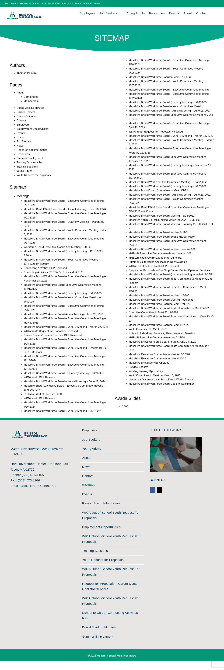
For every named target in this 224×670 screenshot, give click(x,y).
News (20, 145)
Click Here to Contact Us (38, 486)
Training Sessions (27, 166)
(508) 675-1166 (29, 480)
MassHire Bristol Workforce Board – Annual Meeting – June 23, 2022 (170, 194)
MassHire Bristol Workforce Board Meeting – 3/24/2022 (162, 215)
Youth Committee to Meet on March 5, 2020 (155, 375)
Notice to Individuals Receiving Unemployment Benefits (162, 333)
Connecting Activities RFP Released (45, 267)
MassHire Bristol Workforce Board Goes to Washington (161, 383)
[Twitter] (159, 490)
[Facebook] (152, 490)
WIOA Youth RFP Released (40, 377)
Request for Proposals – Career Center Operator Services (110, 586)
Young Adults (24, 170)
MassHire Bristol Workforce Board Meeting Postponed (161, 299)
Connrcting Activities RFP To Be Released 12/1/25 (53, 272)
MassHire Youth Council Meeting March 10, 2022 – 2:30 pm (164, 219)
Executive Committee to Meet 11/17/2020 (153, 312)
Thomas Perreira (27, 72)
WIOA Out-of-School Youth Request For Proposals (111, 515)
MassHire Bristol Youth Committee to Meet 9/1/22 (158, 190)
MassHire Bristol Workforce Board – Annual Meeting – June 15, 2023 (170, 110)
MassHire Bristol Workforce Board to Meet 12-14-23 (160, 76)
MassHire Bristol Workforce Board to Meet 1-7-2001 (160, 295)
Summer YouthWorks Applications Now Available (158, 261)
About (20, 92)
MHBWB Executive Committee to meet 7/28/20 (157, 337)
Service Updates (139, 366)
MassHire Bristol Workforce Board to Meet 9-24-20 (159, 324)
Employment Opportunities (32, 128)
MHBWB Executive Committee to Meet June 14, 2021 (161, 253)
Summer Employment (30, 158)
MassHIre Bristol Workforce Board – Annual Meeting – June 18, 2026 (65, 209)
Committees (31, 96)
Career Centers (26, 111)
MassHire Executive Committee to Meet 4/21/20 (157, 358)
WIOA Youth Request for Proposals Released (51, 330)
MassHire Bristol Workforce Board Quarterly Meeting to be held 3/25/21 (171, 274)
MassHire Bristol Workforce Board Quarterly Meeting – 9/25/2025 (63, 293)
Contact (21, 120)
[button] (213, 13)
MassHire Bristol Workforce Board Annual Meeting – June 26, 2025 (63, 314)
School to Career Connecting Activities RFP (110, 615)
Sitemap (88, 485)
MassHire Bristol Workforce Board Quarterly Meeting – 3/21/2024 (63, 410)
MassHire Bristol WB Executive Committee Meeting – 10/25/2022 (167, 181)
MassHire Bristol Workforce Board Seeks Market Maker (162, 236)
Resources (23, 153)
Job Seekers (24, 141)
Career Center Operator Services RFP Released (53, 335)
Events (21, 132)
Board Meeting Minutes (30, 107)
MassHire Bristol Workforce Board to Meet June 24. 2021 (163, 249)
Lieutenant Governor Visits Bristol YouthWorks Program (162, 379)
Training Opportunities (30, 162)
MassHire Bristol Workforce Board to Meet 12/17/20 (159, 303)
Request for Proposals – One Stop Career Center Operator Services (169, 270)
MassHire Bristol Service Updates (149, 362)
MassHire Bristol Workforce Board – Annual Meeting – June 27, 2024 (65, 381)
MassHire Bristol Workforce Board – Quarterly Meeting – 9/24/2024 (64, 373)
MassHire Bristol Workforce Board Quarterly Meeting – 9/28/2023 (167, 102)
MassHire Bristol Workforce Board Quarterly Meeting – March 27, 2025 (66, 326)
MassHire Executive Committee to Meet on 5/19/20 (159, 354)
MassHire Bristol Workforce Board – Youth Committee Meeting (166, 106)
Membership (31, 100)
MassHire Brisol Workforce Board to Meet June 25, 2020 (162, 341)
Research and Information (32, 149)
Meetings (23, 196)
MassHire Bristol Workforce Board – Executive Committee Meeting (169, 89)
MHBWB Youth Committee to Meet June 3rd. (155, 257)
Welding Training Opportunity (146, 371)
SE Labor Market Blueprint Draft (43, 394)
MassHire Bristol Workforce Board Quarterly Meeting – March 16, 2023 (171, 135)
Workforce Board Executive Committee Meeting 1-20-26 (57, 246)
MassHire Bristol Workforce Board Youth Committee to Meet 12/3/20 (169, 308)
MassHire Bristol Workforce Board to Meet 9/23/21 (159, 232)
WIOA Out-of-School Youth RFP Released (154, 266)
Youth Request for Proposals (34, 174)
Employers (23, 124)
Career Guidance (27, 116)
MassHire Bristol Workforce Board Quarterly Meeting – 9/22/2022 (167, 186)
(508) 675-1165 (33, 475)
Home (20, 137)
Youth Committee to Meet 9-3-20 (148, 329)
